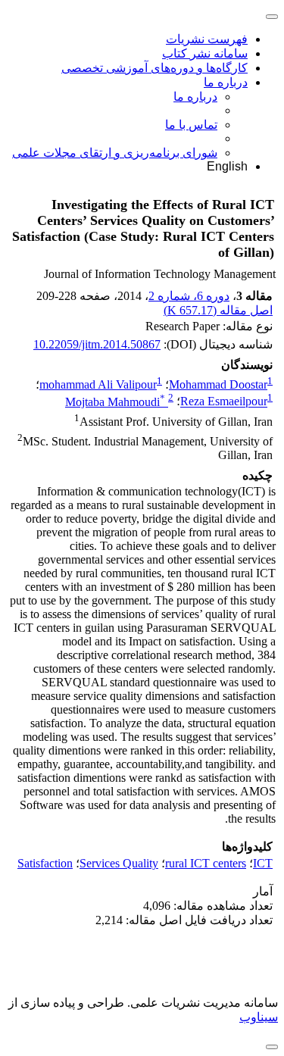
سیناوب (258, 1017)
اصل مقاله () (218, 310)
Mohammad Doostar (218, 384)
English (227, 166)
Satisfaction (45, 863)
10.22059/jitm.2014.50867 (97, 344)
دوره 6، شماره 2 (188, 295)
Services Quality (119, 863)
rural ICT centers (205, 863)
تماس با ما (191, 124)
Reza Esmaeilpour (223, 401)
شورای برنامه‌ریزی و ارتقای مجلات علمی (114, 152)
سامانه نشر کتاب (205, 53)
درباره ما (226, 82)
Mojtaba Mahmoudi (115, 401)
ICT (263, 863)
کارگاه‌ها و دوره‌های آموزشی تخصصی (154, 67)
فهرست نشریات (207, 39)
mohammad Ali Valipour (98, 384)
